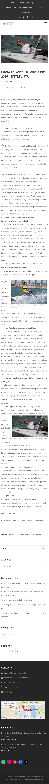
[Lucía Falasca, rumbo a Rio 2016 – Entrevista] (3, 87)
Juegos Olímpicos (18, 534)
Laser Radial (29, 534)
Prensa (31, 7)
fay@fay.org (8, 692)
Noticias (38, 534)
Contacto (39, 7)
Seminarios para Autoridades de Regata (16, 600)
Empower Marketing (36, 780)
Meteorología (24, 12)
